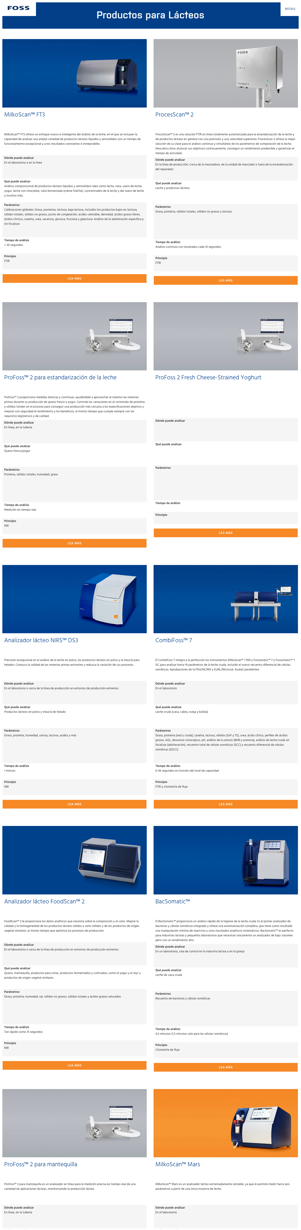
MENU (290, 9)
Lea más (74, 278)
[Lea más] (74, 73)
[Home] (18, 8)
